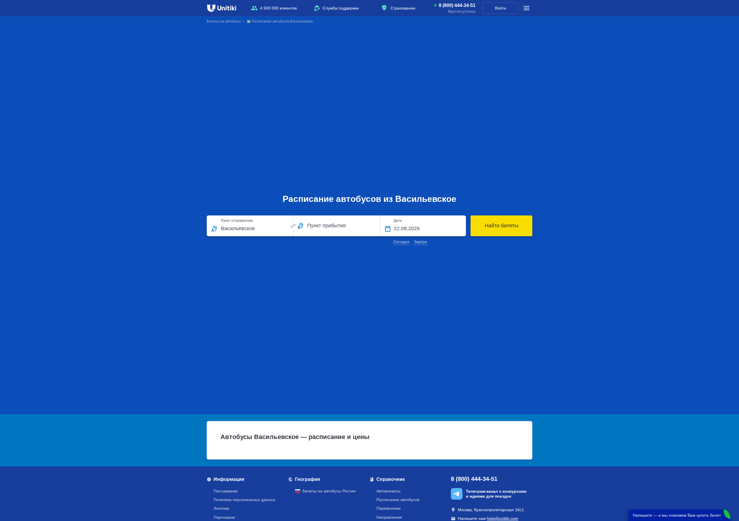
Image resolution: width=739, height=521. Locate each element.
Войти (500, 8)
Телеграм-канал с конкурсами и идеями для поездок (496, 493)
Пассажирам (226, 491)
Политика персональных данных (244, 499)
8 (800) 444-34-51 (457, 5)
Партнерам (224, 517)
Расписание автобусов (397, 499)
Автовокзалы (388, 491)
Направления (389, 517)
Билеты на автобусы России (329, 491)
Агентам (221, 508)
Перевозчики (388, 508)
